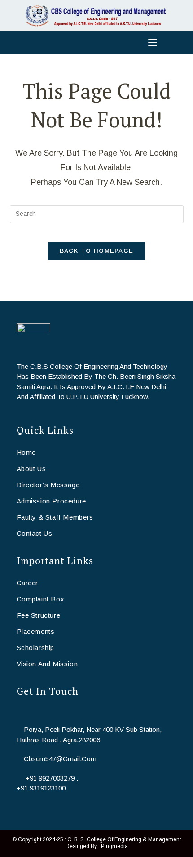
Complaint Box (41, 599)
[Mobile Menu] (96, 42)
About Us (31, 468)
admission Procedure (51, 501)
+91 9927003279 (50, 778)
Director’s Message (48, 485)
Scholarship (36, 647)
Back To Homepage (97, 250)
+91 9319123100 (41, 788)
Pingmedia (114, 846)
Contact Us (35, 533)
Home (26, 452)
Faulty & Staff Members (55, 517)
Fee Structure (39, 615)
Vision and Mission (47, 664)
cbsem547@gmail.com (60, 759)
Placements (36, 631)
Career (28, 583)
